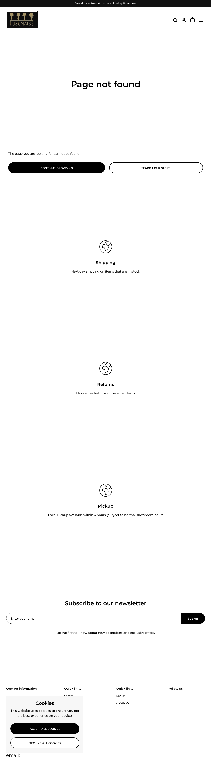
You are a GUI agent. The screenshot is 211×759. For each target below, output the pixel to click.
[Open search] (175, 20)
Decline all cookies (45, 743)
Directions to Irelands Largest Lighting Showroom (106, 3)
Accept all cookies (45, 729)
